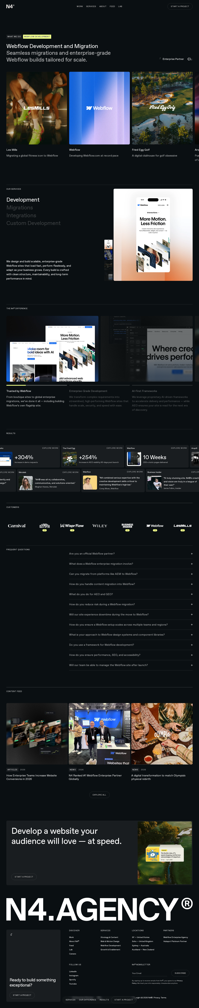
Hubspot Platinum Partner (175, 941)
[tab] (33, 199)
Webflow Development (111, 945)
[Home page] (10, 6)
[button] (91, 6)
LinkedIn (73, 971)
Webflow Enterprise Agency (175, 937)
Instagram (73, 975)
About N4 (74, 941)
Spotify (72, 980)
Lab (71, 949)
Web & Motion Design (110, 941)
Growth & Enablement (110, 949)
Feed (71, 945)
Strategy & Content (109, 937)
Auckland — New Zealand (143, 949)
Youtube (73, 984)
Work (71, 937)
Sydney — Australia (140, 945)
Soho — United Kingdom (142, 941)
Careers (72, 954)
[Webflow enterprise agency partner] (169, 59)
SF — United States (140, 937)
